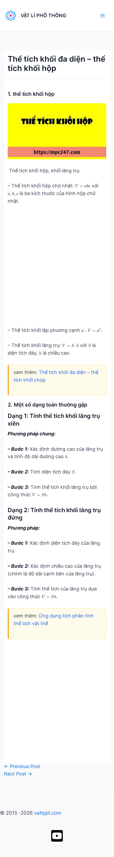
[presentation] (82, 186)
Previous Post (22, 766)
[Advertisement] (57, 270)
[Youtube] (57, 835)
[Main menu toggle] (102, 15)
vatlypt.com (47, 813)
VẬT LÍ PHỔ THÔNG (43, 15)
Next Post (18, 774)
